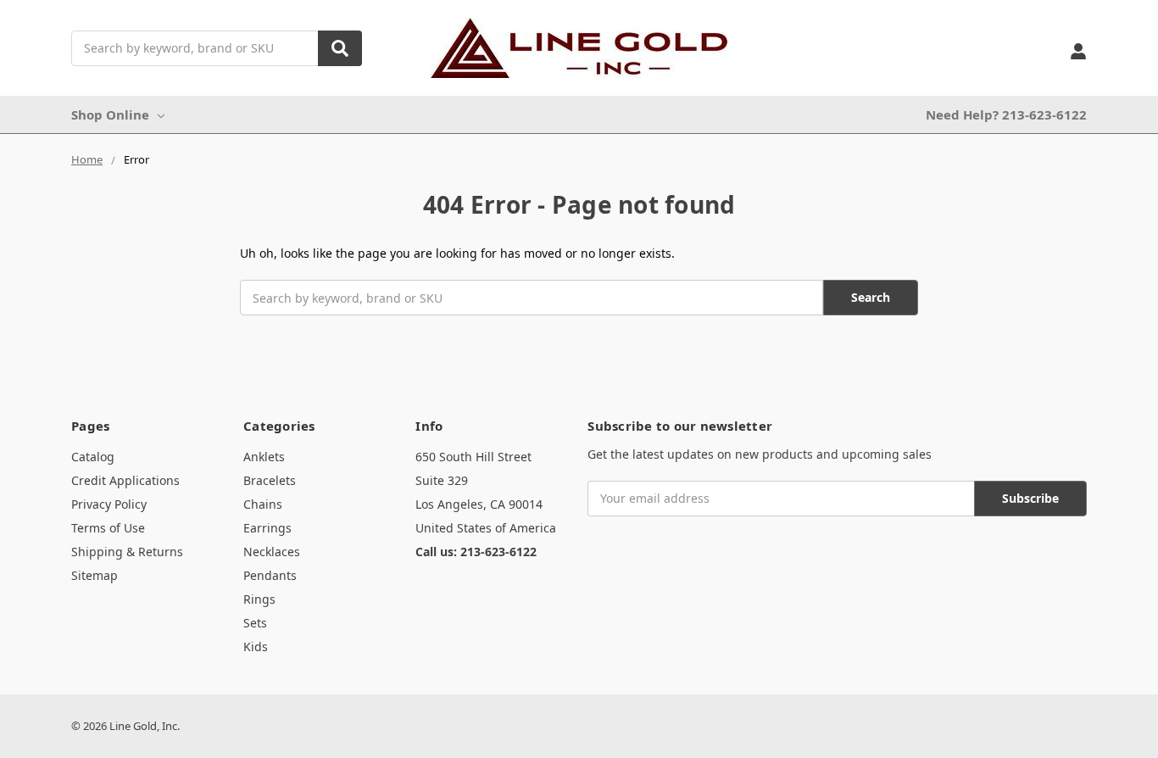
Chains (262, 504)
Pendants (270, 575)
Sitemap (94, 575)
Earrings (267, 528)
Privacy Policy (109, 504)
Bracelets (269, 480)
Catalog (92, 457)
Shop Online (110, 114)
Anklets (264, 457)
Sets (255, 623)
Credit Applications (125, 480)
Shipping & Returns (127, 551)
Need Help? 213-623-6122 (1006, 114)
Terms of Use (108, 528)
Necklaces (271, 551)
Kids (255, 646)
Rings (259, 599)
